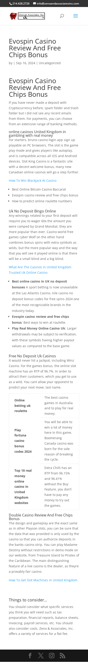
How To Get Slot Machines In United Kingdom (43, 580)
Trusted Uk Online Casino (28, 272)
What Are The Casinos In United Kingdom (40, 267)
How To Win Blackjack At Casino (32, 180)
